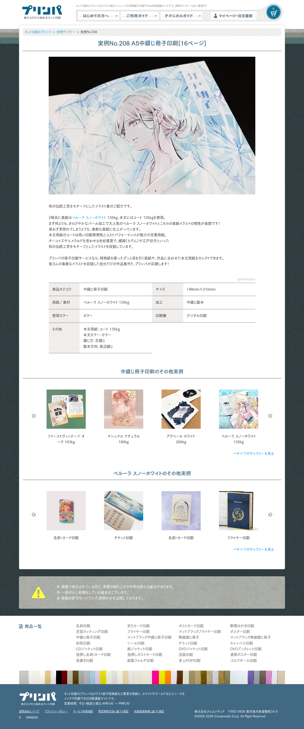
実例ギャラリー (66, 31)
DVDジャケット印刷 (193, 649)
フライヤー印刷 (138, 631)
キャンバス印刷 (241, 643)
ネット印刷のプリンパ (38, 31)
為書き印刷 (84, 660)
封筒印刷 (83, 643)
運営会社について (29, 711)
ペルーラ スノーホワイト (89, 217)
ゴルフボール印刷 (243, 660)
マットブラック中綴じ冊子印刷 (149, 637)
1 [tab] (141, 190)
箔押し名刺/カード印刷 (93, 654)
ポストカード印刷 (191, 626)
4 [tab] (162, 190)
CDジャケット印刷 (89, 649)
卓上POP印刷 (189, 660)
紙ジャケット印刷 (139, 649)
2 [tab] (148, 190)
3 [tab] (155, 190)
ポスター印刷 (240, 631)
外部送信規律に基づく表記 (149, 711)
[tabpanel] (152, 125)
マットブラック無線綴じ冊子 (250, 637)
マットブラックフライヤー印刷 (200, 631)
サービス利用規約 (83, 711)
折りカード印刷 (138, 626)
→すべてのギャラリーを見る (253, 453)
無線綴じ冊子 (189, 637)
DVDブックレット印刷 (245, 649)
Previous (33, 416)
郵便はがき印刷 (242, 626)
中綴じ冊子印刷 (88, 637)
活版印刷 (186, 654)
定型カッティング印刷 (92, 631)
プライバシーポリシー (56, 711)
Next (270, 416)
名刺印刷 (83, 626)
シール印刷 (135, 643)
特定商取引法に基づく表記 (113, 711)
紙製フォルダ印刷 (140, 660)
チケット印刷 (188, 643)
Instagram (32, 716)
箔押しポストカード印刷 (144, 654)
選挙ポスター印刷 (243, 654)
